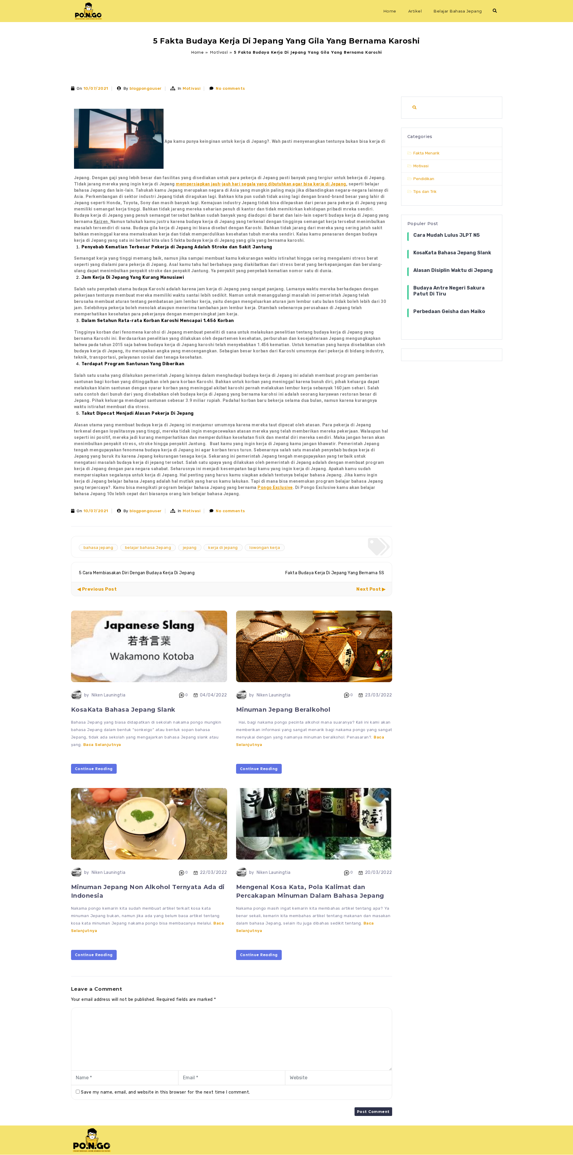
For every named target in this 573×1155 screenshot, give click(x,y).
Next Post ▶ (371, 589)
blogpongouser (146, 88)
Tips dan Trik (425, 191)
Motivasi (219, 52)
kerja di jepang (223, 547)
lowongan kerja (264, 547)
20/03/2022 (378, 872)
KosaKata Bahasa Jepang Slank (123, 709)
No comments (230, 88)
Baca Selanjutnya (102, 744)
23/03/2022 (378, 695)
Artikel (415, 11)
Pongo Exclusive (275, 487)
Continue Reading (94, 769)
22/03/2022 (213, 872)
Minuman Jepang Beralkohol (283, 709)
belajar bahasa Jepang (148, 547)
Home (389, 11)
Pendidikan (423, 178)
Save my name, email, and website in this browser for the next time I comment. (165, 1092)
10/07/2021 (96, 88)
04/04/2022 (213, 695)
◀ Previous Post (97, 589)
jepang (190, 547)
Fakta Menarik (426, 153)
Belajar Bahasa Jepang (458, 11)
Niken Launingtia (109, 695)
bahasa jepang (98, 547)
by (86, 695)
